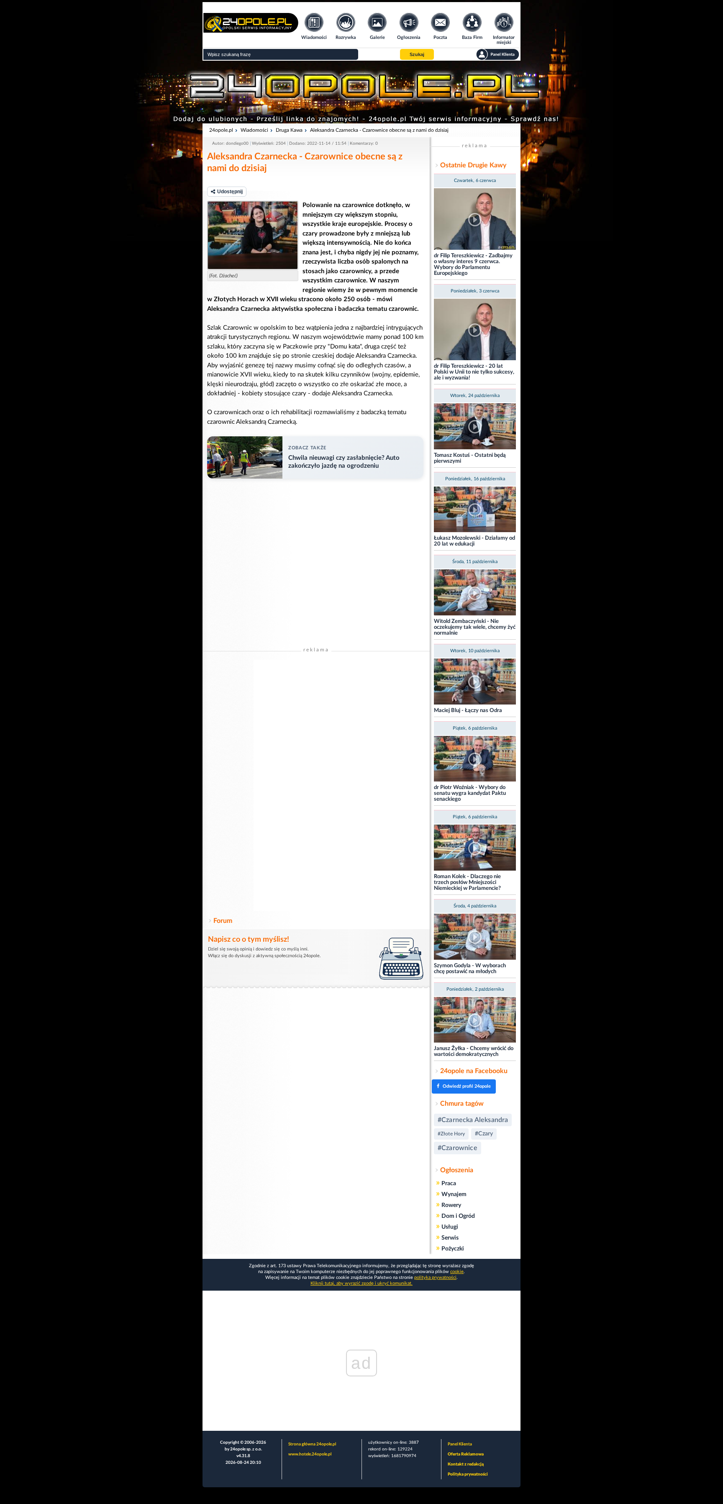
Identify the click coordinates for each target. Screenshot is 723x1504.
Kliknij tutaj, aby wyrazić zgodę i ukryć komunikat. (361, 1283)
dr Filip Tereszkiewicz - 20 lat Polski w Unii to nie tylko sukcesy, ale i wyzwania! (474, 372)
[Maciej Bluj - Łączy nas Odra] (475, 682)
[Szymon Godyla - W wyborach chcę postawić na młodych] (475, 937)
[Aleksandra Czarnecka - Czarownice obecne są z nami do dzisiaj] (252, 235)
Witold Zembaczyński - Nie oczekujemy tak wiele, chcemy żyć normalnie (474, 627)
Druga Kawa (289, 130)
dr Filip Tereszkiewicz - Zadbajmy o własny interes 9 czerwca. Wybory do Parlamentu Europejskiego (473, 264)
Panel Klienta (460, 1444)
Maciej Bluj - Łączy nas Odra (468, 710)
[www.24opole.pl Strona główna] (250, 30)
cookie (457, 1271)
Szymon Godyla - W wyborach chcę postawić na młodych (470, 968)
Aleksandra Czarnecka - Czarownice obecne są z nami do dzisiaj (379, 130)
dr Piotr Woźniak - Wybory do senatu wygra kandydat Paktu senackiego (470, 793)
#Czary (484, 1134)
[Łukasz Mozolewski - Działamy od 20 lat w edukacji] (475, 510)
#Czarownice (457, 1148)
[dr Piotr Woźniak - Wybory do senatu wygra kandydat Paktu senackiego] (475, 759)
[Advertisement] (316, 785)
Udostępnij (230, 192)
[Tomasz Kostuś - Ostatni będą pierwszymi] (475, 427)
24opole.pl (221, 130)
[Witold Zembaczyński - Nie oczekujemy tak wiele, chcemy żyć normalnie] (475, 593)
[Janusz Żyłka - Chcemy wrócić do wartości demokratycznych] (475, 1020)
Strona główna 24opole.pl (312, 1444)
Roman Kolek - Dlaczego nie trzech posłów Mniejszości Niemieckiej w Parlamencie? (467, 882)
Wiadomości (254, 130)
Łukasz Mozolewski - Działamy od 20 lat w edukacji (474, 541)
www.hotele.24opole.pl (309, 1454)
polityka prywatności (435, 1277)
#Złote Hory (451, 1133)
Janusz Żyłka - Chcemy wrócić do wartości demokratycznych (473, 1051)
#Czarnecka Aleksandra (473, 1120)
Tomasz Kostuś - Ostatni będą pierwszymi (470, 458)
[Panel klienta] (498, 54)
